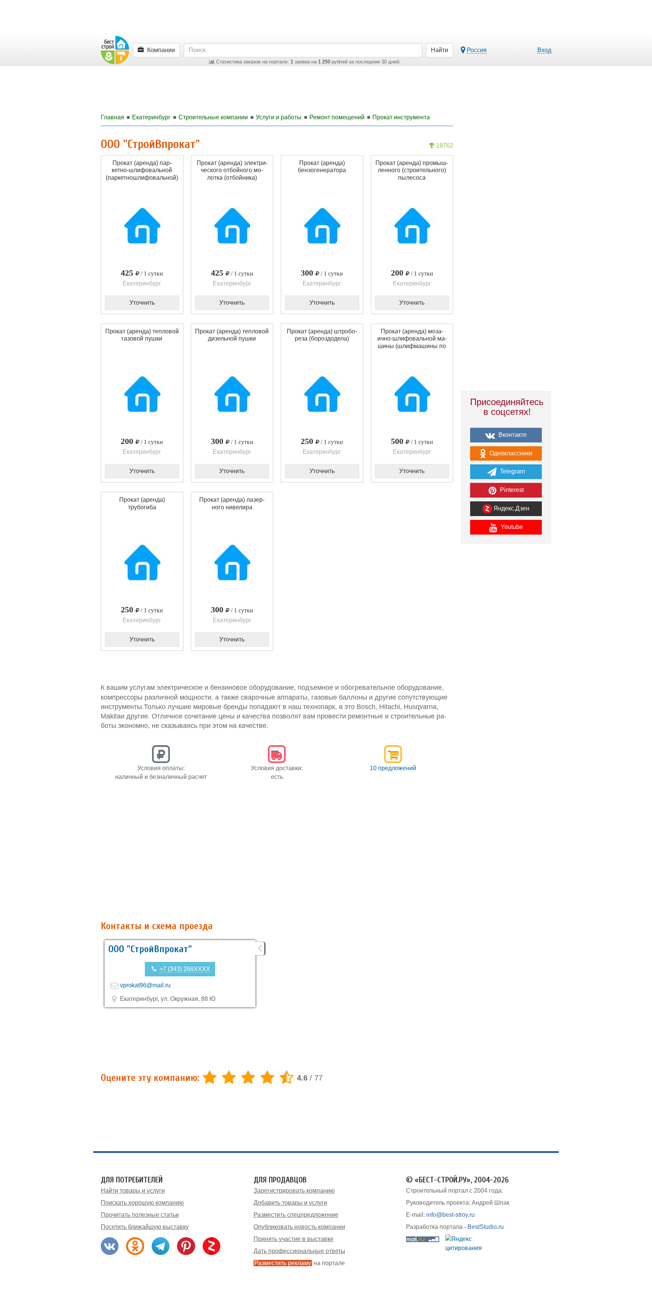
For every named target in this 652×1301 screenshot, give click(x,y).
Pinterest (511, 490)
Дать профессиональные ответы (299, 1251)
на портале (299, 1263)
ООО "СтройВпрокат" (150, 949)
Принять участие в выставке (294, 1239)
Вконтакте (512, 435)
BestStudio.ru (485, 1227)
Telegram (511, 471)
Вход (544, 50)
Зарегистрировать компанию (294, 1190)
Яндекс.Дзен (510, 508)
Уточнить (142, 302)
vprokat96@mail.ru (145, 985)
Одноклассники (510, 453)
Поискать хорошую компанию (142, 1202)
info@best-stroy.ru (450, 1215)
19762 (444, 145)
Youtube (511, 527)
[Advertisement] (277, 855)
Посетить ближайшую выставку (145, 1227)
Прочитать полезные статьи (140, 1215)
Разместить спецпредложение (296, 1215)
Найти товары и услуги (133, 1190)
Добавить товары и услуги (290, 1202)
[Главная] (115, 49)
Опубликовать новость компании (299, 1227)
